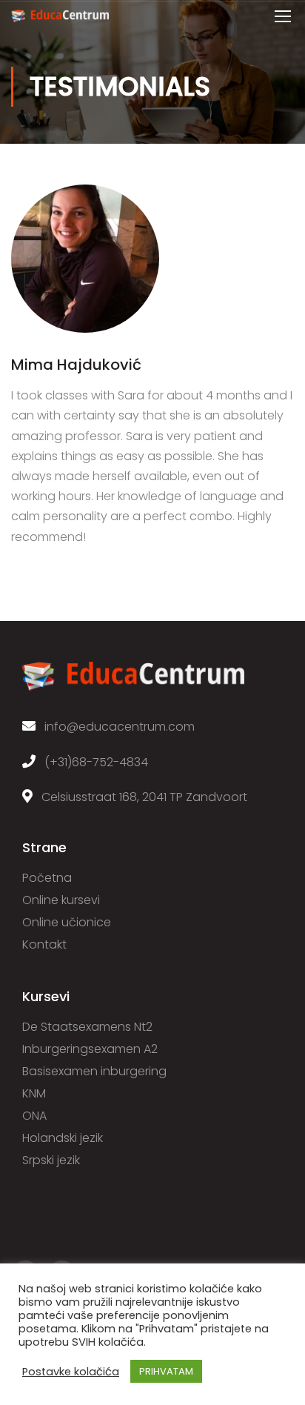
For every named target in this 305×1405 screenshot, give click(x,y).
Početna (47, 877)
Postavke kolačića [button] (70, 1371)
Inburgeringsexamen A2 (90, 1048)
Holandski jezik (62, 1137)
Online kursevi (61, 900)
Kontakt (44, 944)
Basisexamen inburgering (94, 1071)
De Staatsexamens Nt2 (87, 1026)
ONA (34, 1115)
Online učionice (66, 922)
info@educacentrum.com (115, 726)
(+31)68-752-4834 (92, 762)
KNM (34, 1093)
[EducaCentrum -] (60, 19)
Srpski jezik (51, 1160)
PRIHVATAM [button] (166, 1371)
